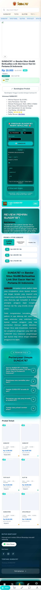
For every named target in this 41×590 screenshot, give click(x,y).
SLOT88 (24, 14)
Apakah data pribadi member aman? (16, 408)
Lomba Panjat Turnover (20, 243)
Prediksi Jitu (32, 242)
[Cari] (4, 10)
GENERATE (20, 143)
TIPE (24, 130)
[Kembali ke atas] (37, 576)
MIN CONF (11, 136)
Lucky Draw (9, 242)
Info (35, 204)
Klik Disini (21, 114)
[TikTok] (13, 554)
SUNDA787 (7, 14)
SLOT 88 (22, 18)
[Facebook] (3, 554)
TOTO (16, 14)
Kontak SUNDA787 (8, 566)
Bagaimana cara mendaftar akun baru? (18, 381)
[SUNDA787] (20, 3)
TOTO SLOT (35, 14)
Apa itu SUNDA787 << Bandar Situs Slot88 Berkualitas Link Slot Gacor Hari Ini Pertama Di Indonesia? (18, 370)
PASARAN (11, 130)
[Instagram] (8, 554)
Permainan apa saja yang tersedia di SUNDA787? (18, 399)
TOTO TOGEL (14, 18)
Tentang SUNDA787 (8, 563)
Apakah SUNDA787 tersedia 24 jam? (17, 390)
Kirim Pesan (11, 544)
